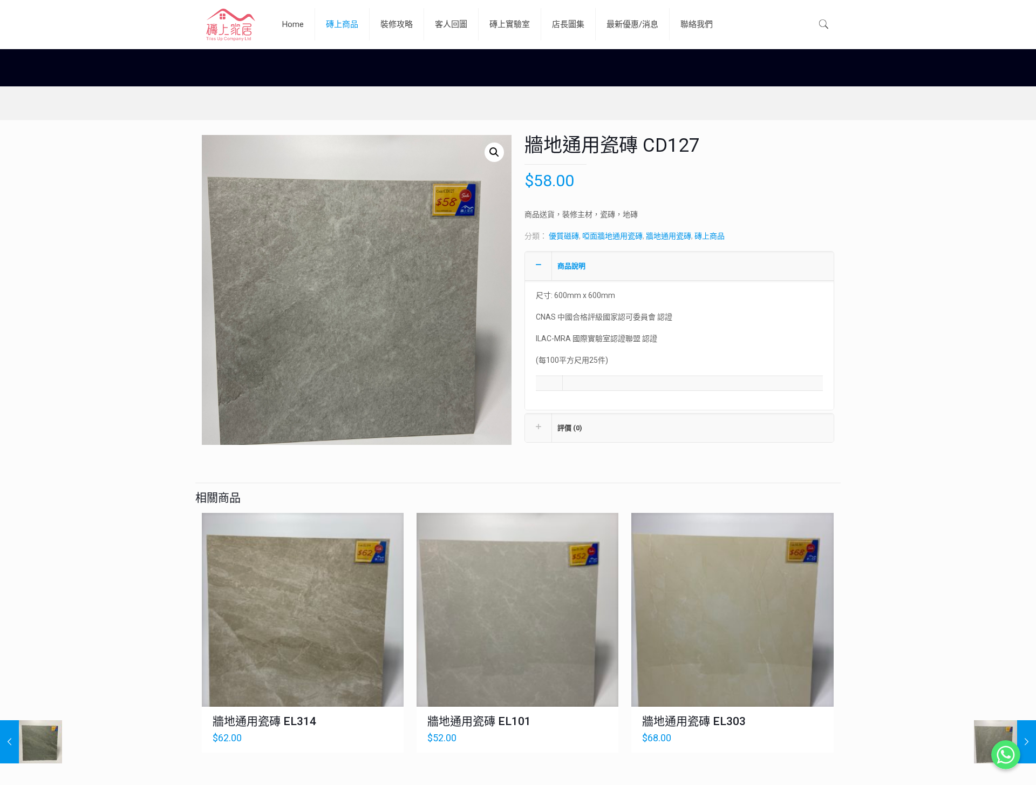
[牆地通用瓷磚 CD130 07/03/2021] (31, 741)
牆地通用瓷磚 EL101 (479, 721)
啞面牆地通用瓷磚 (612, 236)
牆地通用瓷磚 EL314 (264, 721)
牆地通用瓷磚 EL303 (694, 721)
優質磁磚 (564, 236)
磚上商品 (709, 236)
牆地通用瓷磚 (668, 236)
